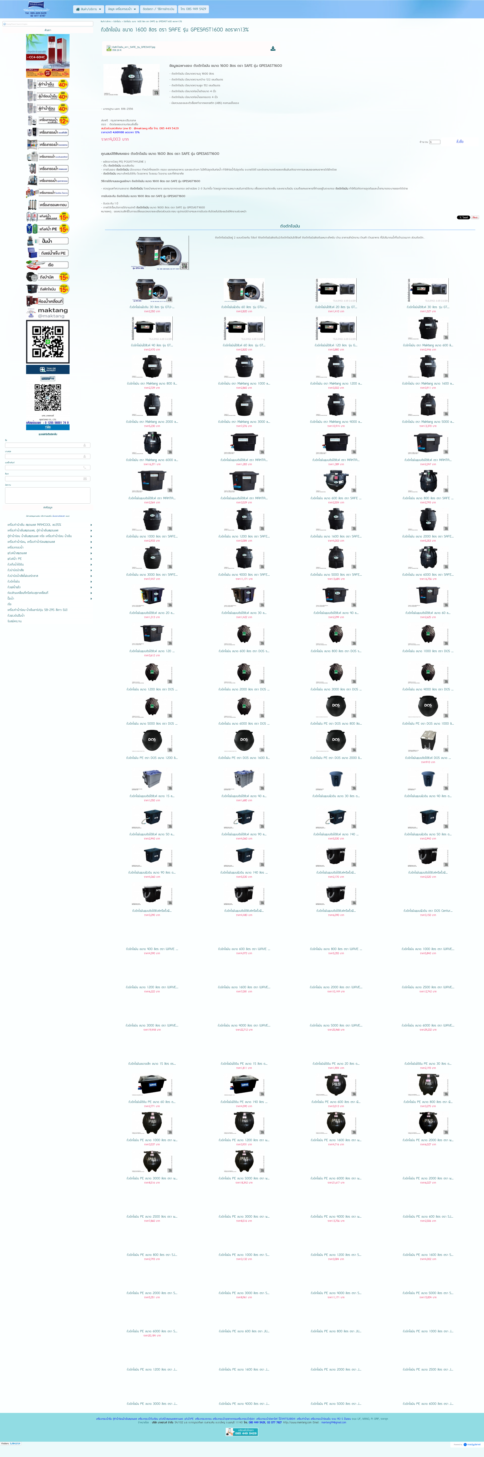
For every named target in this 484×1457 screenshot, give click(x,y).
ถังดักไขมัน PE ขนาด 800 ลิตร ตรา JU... (336, 1331)
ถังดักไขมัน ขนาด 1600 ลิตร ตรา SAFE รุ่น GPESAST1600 (237, 65)
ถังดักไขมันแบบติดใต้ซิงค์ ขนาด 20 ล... (152, 613)
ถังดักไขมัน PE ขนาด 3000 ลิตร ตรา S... (244, 1293)
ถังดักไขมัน (117, 21)
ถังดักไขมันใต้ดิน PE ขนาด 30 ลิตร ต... (428, 1064)
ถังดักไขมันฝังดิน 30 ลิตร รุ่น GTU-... (152, 307)
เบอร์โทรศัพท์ (10, 462)
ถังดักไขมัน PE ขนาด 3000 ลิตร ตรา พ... (152, 1178)
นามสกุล (8, 451)
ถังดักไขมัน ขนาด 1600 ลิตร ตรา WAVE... (244, 987)
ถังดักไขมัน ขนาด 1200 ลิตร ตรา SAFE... (244, 536)
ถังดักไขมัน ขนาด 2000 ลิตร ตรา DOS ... (244, 689)
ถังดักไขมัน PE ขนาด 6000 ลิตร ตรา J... (428, 1404)
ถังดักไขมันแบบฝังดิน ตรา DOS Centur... (428, 911)
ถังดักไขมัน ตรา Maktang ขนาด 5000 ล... (428, 422)
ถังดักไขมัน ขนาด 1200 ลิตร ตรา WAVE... (152, 987)
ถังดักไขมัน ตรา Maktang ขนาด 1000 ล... (244, 384)
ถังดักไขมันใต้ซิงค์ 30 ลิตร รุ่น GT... (428, 307)
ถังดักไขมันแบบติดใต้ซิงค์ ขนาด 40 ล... (336, 613)
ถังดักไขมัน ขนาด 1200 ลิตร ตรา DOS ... (152, 689)
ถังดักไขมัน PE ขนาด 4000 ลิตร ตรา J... (244, 1404)
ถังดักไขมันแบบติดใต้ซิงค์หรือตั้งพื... (336, 873)
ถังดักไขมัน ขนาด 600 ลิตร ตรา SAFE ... (336, 498)
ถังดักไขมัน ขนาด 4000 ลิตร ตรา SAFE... (244, 575)
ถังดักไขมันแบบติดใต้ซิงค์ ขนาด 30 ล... (244, 613)
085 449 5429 (257, 1422)
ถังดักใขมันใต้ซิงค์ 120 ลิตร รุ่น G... (336, 345)
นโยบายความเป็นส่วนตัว (59, 516)
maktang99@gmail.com (333, 1422)
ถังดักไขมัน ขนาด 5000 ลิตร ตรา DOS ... (152, 724)
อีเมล (7, 474)
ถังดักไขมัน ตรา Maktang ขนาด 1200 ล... (336, 384)
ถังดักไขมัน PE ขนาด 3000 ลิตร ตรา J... (152, 1404)
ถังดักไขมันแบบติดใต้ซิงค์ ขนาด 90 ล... (244, 834)
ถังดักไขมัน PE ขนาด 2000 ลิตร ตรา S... (152, 1293)
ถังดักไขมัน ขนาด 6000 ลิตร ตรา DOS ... (244, 724)
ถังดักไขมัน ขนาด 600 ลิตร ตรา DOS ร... (244, 651)
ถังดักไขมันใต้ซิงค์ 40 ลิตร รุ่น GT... (152, 345)
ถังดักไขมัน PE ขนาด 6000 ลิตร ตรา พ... (336, 1178)
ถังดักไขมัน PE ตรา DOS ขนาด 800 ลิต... (336, 724)
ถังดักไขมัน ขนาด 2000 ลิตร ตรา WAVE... (336, 987)
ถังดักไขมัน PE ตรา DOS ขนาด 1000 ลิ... (428, 724)
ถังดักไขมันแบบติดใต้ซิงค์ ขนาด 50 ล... (152, 834)
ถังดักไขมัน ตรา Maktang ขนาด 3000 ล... (244, 422)
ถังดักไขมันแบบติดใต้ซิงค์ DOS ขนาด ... (428, 758)
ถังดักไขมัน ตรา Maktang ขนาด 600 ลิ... (428, 345)
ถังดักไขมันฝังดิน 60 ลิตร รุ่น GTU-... (244, 307)
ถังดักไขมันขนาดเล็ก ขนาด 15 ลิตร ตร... (152, 1064)
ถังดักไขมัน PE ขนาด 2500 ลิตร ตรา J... (428, 1369)
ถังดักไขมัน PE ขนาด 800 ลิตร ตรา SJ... (152, 1255)
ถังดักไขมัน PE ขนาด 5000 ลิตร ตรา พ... (244, 1178)
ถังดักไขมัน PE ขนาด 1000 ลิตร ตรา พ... (152, 1140)
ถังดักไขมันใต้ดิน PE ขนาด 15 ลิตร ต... (244, 1064)
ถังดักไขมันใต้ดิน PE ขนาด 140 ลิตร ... (244, 1102)
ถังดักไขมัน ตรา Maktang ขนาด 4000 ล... (336, 422)
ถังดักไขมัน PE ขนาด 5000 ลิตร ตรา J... (336, 1404)
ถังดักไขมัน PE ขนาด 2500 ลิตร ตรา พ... (152, 1217)
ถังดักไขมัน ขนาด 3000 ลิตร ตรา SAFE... (152, 575)
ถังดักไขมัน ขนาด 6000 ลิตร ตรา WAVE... (428, 1025)
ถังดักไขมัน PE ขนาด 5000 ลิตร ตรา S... (428, 1293)
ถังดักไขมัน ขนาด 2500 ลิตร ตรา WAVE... (428, 987)
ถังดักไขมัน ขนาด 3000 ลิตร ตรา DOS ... (336, 689)
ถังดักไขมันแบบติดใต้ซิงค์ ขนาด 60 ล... (428, 613)
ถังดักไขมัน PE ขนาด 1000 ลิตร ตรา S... (244, 1255)
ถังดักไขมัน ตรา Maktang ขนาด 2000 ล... (152, 422)
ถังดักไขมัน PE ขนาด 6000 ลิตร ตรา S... (152, 1331)
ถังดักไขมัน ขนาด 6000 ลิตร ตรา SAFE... (428, 575)
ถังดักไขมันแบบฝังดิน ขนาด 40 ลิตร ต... (428, 796)
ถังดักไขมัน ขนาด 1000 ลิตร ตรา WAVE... (428, 949)
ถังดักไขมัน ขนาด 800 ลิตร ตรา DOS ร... (336, 651)
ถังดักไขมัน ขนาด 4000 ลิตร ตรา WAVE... (244, 1025)
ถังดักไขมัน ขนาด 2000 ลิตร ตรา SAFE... (428, 536)
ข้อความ (8, 485)
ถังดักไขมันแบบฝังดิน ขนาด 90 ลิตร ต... (152, 873)
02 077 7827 (274, 1422)
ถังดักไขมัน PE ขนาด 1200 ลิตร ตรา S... (336, 1255)
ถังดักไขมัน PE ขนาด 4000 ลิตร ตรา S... (336, 1293)
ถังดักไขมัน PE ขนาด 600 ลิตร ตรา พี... (336, 1102)
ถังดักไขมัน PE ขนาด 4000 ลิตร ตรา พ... (336, 1217)
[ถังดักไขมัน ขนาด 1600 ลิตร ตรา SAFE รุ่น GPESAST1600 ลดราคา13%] (131, 79)
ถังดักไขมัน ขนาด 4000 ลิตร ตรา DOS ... (428, 689)
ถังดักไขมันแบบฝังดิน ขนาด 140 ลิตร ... (244, 873)
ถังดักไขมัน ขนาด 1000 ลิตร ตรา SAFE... (152, 536)
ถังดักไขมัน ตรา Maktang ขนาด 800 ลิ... (152, 384)
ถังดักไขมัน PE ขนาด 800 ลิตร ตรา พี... (428, 1102)
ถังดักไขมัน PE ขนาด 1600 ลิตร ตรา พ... (336, 1140)
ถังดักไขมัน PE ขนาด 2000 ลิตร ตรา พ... (428, 1140)
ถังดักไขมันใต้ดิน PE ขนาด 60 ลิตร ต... (152, 1102)
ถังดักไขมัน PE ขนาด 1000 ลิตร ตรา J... (428, 1331)
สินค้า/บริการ (106, 21)
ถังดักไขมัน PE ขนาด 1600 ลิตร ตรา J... (244, 1369)
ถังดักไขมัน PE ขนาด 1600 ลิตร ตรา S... (428, 1255)
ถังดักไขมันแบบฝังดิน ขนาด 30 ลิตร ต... (336, 796)
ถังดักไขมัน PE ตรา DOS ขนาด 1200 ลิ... (152, 758)
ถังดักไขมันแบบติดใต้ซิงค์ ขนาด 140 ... (336, 834)
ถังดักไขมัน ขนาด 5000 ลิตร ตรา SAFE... (336, 575)
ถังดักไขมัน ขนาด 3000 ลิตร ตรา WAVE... (152, 1025)
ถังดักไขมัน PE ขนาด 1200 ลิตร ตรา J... (152, 1369)
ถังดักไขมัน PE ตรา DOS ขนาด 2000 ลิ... (336, 758)
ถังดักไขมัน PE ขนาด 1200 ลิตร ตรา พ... (244, 1140)
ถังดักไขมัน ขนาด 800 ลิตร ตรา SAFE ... (428, 498)
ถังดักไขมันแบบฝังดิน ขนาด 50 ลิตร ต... (428, 834)
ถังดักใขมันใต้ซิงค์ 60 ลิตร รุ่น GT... (244, 345)
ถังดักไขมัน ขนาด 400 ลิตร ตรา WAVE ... (152, 949)
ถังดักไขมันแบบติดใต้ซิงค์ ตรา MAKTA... (244, 460)
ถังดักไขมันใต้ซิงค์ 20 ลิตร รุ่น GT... (336, 307)
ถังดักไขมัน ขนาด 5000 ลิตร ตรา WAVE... (336, 1025)
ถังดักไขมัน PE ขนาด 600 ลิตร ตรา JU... (244, 1331)
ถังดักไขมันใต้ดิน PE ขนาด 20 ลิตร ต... (336, 1064)
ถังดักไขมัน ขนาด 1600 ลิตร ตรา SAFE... (336, 536)
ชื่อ (6, 440)
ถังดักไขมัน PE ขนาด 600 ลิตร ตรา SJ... (428, 1217)
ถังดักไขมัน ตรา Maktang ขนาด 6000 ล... (152, 460)
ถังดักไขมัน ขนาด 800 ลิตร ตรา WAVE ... (336, 949)
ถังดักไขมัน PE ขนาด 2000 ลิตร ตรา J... (336, 1369)
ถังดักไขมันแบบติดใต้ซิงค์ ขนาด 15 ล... (152, 796)
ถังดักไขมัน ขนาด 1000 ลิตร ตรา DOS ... (428, 651)
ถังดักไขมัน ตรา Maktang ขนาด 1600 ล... (428, 384)
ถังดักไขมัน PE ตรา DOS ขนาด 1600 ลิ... (244, 758)
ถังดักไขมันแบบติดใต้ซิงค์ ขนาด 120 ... (152, 651)
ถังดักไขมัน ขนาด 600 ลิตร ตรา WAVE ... (244, 949)
